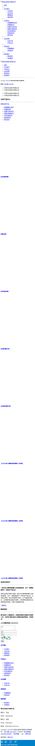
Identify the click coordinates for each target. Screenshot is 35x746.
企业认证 (10, 40)
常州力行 (10, 737)
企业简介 (10, 11)
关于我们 (7, 9)
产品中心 (7, 20)
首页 (5, 5)
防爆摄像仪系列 (12, 22)
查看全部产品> (5, 104)
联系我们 (7, 54)
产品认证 (10, 43)
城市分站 (28, 734)
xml (22, 734)
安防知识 (7, 46)
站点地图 (16, 734)
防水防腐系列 (11, 31)
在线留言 (10, 58)
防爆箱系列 (10, 25)
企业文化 (10, 13)
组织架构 (10, 17)
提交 (2, 641)
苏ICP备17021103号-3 (9, 84)
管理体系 (10, 15)
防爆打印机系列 (12, 27)
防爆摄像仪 (10, 48)
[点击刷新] (6, 638)
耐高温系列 (10, 33)
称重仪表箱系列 (12, 29)
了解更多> (4, 605)
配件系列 (10, 35)
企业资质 (7, 38)
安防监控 (10, 50)
